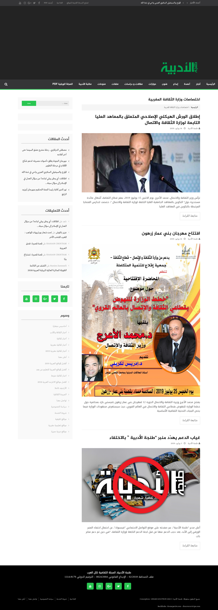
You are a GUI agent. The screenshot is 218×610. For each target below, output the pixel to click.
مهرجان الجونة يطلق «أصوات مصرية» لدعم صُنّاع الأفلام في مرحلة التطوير (45, 163)
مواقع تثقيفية (61, 419)
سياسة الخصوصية (59, 406)
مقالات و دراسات (133, 84)
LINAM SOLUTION (159, 599)
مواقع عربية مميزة (59, 431)
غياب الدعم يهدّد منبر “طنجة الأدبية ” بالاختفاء (155, 438)
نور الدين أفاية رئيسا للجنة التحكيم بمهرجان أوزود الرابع (44, 192)
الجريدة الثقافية (60, 394)
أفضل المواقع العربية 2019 (56, 363)
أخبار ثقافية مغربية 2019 (56, 351)
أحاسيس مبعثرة (60, 326)
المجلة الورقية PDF (62, 84)
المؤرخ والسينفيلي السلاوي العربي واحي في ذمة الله (161, 3)
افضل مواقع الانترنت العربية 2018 (52, 382)
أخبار (198, 84)
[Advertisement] (109, 36)
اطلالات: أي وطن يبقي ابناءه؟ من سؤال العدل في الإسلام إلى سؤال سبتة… (45, 181)
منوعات (102, 84)
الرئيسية (210, 84)
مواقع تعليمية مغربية (57, 425)
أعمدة (187, 84)
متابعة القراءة (190, 216)
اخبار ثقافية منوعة (59, 375)
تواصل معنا (62, 400)
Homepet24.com (174, 606)
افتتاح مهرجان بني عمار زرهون (171, 234)
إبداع (175, 84)
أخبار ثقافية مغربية (58, 345)
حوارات (152, 84)
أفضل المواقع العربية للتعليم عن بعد (51, 369)
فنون (164, 84)
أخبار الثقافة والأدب (58, 332)
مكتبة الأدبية (85, 84)
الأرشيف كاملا (61, 388)
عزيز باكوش (61, 232)
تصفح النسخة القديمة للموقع (77, 3)
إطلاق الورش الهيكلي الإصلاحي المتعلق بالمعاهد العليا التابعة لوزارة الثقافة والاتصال (147, 120)
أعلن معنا (62, 357)
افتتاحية (60, 3)
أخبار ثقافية (62, 338)
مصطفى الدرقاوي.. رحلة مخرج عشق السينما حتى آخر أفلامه (44, 152)
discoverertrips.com (191, 606)
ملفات (115, 84)
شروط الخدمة (61, 413)
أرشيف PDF (48, 3)
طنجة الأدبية (193, 128)
